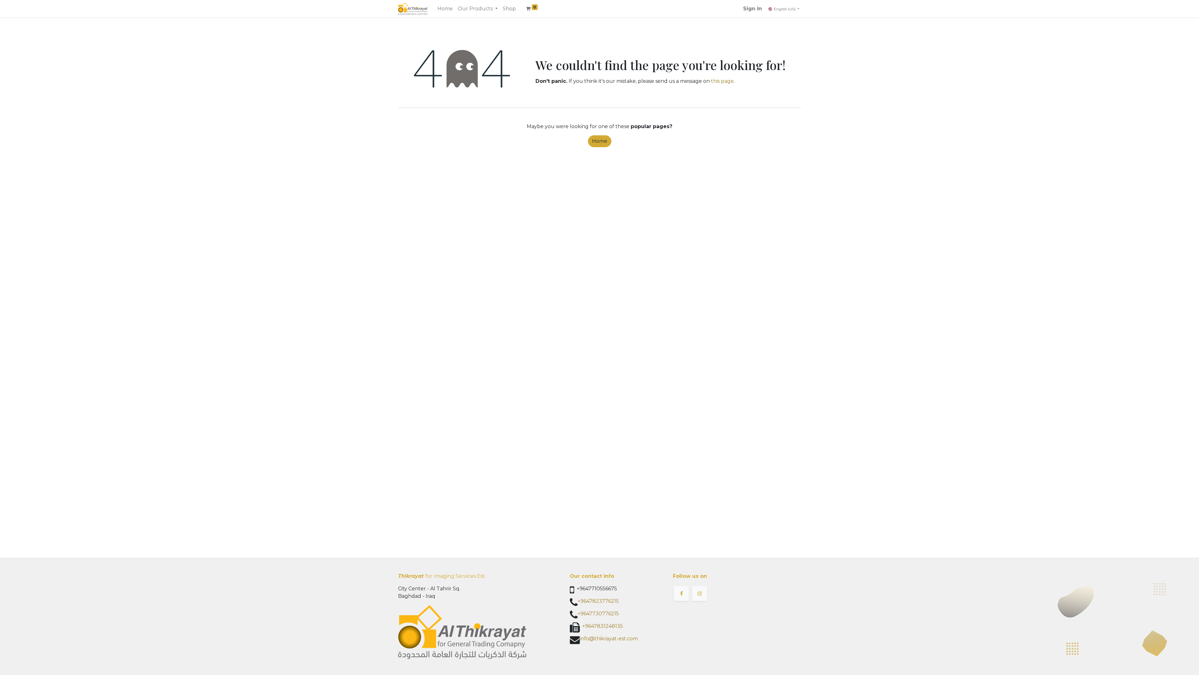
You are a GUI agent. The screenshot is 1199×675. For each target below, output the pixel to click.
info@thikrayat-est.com (609, 639)
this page (722, 81)
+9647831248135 (602, 626)
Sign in (752, 9)
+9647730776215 (598, 614)
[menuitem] (445, 8)
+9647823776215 (598, 601)
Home (599, 141)
